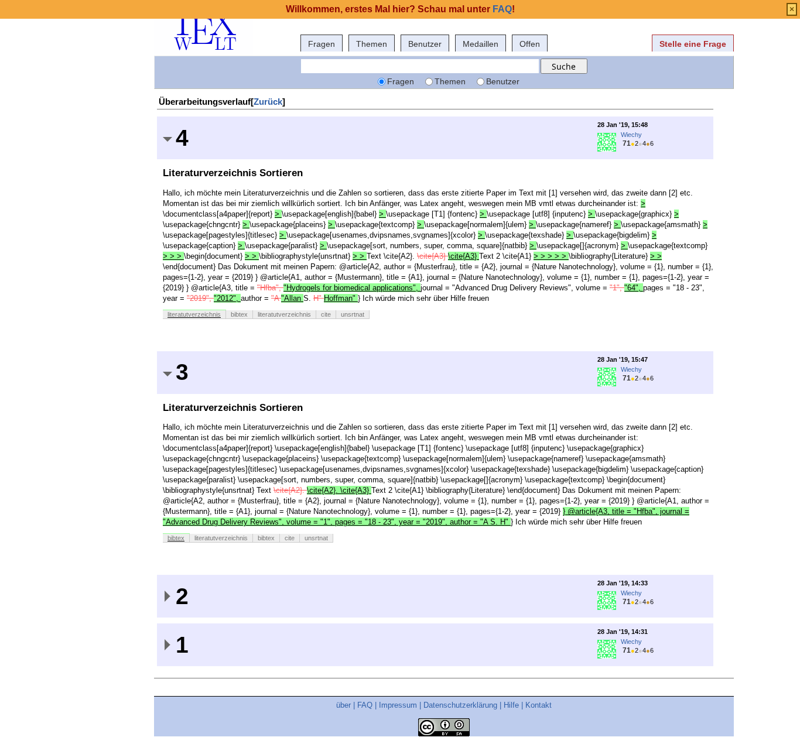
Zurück (268, 102)
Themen (371, 44)
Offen (529, 44)
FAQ (364, 705)
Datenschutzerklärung (460, 705)
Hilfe (511, 705)
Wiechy (631, 134)
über (343, 705)
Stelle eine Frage (692, 44)
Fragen (321, 44)
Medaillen (480, 44)
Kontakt (538, 705)
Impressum (398, 705)
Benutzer (425, 44)
